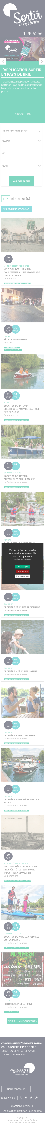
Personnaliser (22, 576)
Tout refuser (22, 571)
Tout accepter (22, 567)
